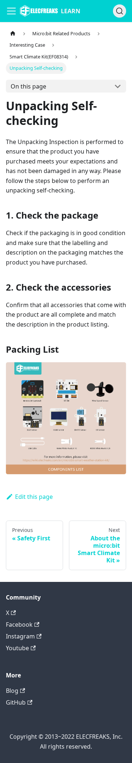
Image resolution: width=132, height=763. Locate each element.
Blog (12, 691)
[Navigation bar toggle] (11, 11)
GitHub (16, 702)
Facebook (19, 624)
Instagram (20, 636)
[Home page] (13, 33)
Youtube (17, 648)
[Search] (119, 11)
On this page (28, 86)
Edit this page (34, 497)
